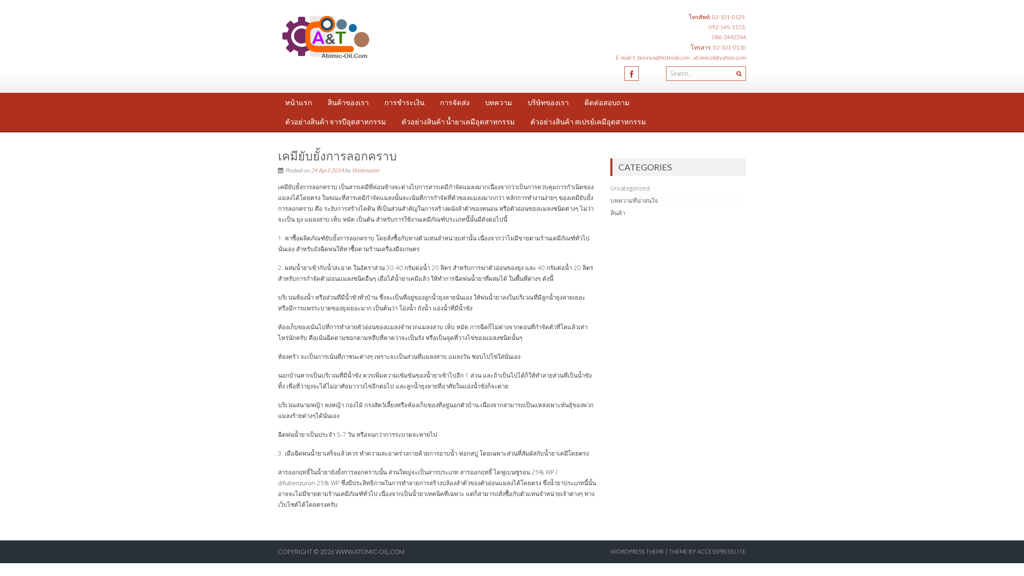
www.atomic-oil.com (370, 551)
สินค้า (617, 213)
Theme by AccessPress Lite (707, 551)
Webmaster (366, 170)
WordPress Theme (637, 551)
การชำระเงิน (404, 102)
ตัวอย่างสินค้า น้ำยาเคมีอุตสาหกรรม (458, 121)
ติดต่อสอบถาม (607, 102)
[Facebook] (631, 73)
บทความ (498, 102)
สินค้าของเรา (348, 102)
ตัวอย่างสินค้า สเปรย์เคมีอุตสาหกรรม (588, 121)
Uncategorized (630, 188)
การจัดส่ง (455, 102)
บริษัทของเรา (548, 102)
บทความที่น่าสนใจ (634, 200)
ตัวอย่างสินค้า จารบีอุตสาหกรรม (335, 121)
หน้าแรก (298, 102)
